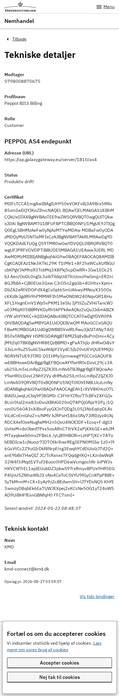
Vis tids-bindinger (97, 596)
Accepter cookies (59, 663)
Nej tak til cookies (59, 677)
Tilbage (19, 39)
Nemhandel (19, 21)
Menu (109, 6)
